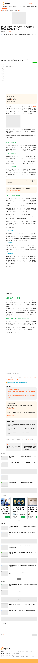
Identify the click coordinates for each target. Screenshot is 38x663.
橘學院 (32, 6)
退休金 (8, 439)
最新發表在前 (33, 638)
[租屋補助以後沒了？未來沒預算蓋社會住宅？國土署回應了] (4, 484)
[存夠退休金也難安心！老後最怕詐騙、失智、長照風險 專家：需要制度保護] (4, 567)
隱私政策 (33, 656)
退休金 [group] (7, 10)
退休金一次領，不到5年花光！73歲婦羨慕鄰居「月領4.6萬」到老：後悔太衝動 (22, 546)
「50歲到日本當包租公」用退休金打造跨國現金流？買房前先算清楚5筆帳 (23, 527)
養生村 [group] (3, 10)
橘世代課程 (8, 655)
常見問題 (22, 656)
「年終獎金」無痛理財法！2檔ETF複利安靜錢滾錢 (19, 389)
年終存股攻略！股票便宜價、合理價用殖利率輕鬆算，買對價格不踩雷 (22, 457)
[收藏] (2, 76)
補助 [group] (16, 10)
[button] (35, 3)
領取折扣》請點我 (11, 415)
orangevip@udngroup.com (11, 651)
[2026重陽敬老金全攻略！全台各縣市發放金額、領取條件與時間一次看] (4, 586)
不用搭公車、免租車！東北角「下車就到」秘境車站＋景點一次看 (22, 591)
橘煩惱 (28, 6)
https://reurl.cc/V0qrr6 (15, 190)
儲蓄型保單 (31, 439)
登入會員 (12, 656)
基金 (26, 439)
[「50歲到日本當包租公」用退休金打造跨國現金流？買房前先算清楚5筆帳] (4, 528)
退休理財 (5, 6)
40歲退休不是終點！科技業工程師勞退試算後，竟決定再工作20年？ (22, 572)
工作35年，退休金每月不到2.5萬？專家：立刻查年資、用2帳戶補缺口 (23, 533)
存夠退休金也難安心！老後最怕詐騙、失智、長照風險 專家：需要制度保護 (23, 566)
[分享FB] (2, 65)
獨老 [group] (19, 10)
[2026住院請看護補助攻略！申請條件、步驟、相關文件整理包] (4, 605)
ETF (22, 439)
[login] (33, 3)
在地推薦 (15, 6)
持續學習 (10, 6)
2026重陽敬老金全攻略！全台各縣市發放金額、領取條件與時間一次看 (23, 585)
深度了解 (7, 517)
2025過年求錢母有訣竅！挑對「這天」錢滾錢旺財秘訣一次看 (22, 462)
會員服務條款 (28, 656)
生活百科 (19, 6)
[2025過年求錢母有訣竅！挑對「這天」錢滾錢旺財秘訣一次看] (4, 464)
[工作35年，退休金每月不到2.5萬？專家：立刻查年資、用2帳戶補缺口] (4, 534)
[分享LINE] (2, 69)
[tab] (18, 520)
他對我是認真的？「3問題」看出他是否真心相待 (19, 476)
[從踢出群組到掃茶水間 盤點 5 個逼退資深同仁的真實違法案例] (4, 612)
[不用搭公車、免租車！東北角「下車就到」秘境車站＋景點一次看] (4, 592)
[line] (34, 649)
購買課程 (30, 3)
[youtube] (36, 649)
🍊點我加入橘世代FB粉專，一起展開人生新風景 (16, 382)
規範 (2, 634)
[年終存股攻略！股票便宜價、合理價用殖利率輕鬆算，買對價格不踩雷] (4, 458)
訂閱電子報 (17, 656)
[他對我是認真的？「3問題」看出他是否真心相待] (4, 477)
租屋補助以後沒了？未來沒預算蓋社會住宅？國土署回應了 (21, 482)
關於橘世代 (8, 653)
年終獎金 (12, 439)
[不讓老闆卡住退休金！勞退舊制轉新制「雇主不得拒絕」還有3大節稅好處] (4, 554)
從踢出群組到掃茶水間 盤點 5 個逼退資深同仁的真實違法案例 (22, 610)
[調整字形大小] (2, 79)
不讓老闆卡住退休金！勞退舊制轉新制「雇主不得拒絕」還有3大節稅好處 (22, 553)
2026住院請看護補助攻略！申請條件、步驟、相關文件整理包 (22, 604)
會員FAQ (13, 655)
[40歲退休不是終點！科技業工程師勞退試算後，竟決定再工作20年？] (4, 573)
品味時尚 (24, 6)
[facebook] (32, 649)
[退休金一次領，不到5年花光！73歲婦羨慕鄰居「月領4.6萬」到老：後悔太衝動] (4, 547)
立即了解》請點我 (11, 408)
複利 (7, 441)
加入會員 (7, 656)
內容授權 (17, 653)
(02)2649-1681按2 (21, 651)
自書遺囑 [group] (12, 10)
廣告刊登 (13, 653)
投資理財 (18, 439)
